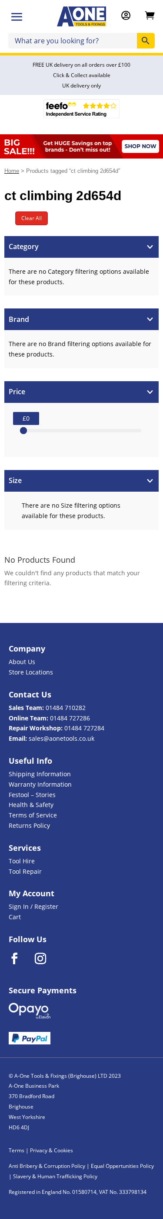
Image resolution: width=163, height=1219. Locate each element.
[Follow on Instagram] (46, 958)
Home (11, 171)
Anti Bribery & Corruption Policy (47, 1166)
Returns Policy (29, 825)
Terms (16, 1150)
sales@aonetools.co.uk (61, 738)
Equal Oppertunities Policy (122, 1166)
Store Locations (31, 672)
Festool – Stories (32, 795)
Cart (15, 917)
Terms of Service (33, 815)
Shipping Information (40, 774)
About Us (22, 662)
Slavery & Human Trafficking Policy (55, 1176)
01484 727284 (84, 728)
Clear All (31, 218)
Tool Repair (25, 871)
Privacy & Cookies (51, 1150)
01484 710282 (66, 708)
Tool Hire (22, 861)
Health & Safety (31, 805)
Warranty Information (40, 784)
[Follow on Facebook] (20, 958)
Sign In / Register (33, 906)
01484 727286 (70, 718)
